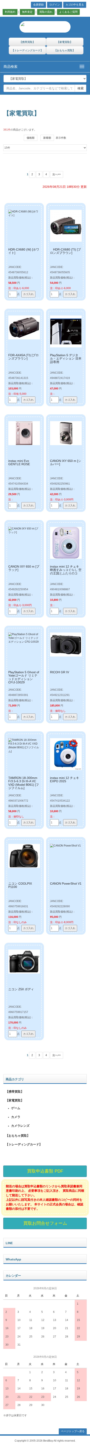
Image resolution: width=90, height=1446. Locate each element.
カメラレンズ (20, 1125)
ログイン (54, 4)
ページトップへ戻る (73, 1431)
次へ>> (56, 174)
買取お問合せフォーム (45, 1223)
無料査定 (27, 11)
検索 (81, 88)
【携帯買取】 (14, 1091)
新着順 (47, 137)
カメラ (15, 1117)
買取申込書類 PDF (45, 1171)
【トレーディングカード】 (23, 1144)
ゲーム (15, 1108)
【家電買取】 (14, 1100)
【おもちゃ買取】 (17, 1135)
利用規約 (10, 11)
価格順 (31, 137)
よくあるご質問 (68, 11)
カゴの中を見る (75, 4)
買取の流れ (45, 11)
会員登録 (38, 4)
